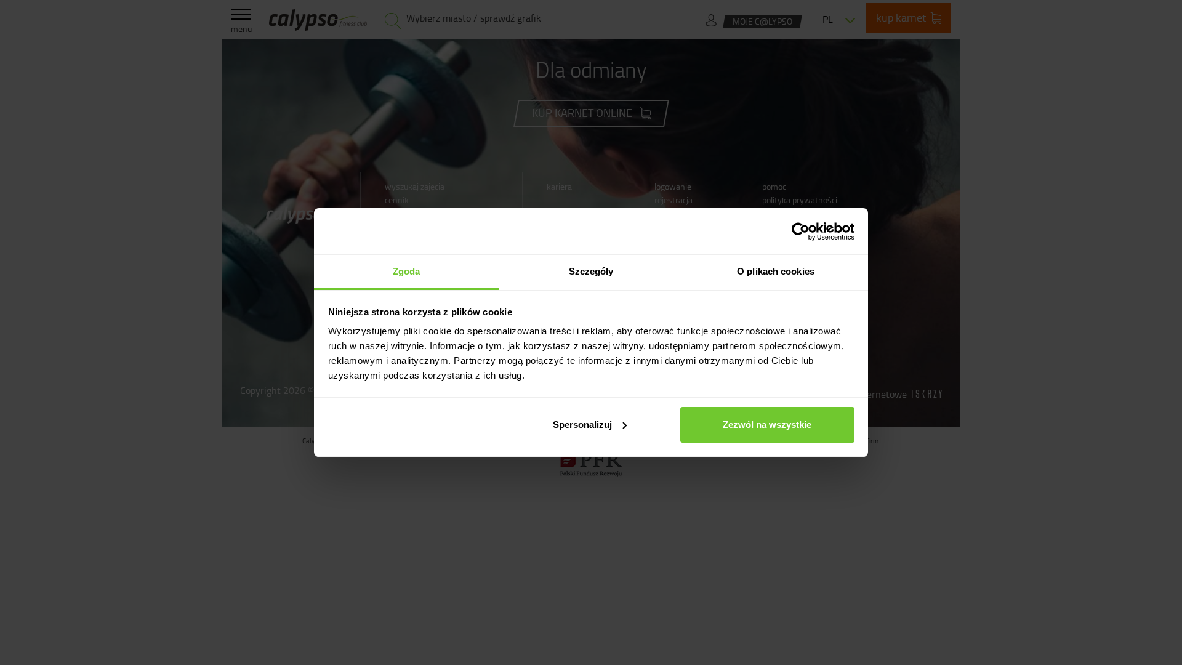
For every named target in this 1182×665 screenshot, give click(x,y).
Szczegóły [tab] (591, 271)
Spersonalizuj (582, 424)
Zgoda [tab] (406, 271)
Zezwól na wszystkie (767, 424)
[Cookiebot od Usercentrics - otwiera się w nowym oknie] (800, 231)
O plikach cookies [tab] (775, 271)
